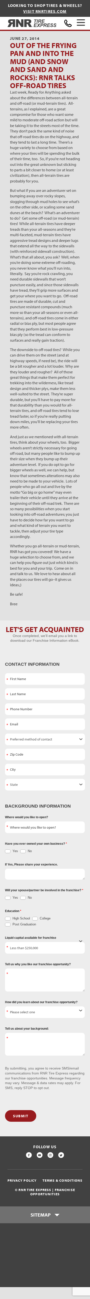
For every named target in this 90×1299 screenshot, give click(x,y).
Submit (20, 1116)
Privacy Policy (22, 1180)
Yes (15, 851)
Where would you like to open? (26, 817)
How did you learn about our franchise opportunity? (41, 1002)
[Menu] (81, 23)
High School (21, 918)
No (29, 851)
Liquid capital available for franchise (30, 938)
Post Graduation (24, 924)
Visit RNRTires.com (44, 11)
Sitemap (40, 1215)
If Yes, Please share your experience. (31, 864)
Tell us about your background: (27, 1028)
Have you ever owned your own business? (35, 843)
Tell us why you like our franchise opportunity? (38, 964)
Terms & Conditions (62, 1180)
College (44, 918)
